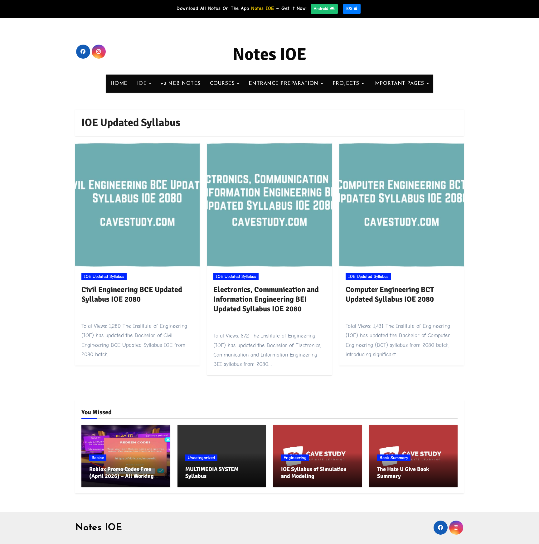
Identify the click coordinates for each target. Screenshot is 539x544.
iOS (350, 8)
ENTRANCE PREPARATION (284, 83)
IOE (142, 83)
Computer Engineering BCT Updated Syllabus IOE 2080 (390, 294)
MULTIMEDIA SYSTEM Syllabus (212, 472)
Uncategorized (201, 457)
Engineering (295, 457)
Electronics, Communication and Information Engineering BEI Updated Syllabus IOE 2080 (266, 299)
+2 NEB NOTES (181, 83)
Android (322, 8)
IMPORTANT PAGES (399, 83)
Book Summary (394, 457)
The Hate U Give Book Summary (403, 472)
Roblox (98, 457)
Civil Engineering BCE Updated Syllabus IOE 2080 (131, 294)
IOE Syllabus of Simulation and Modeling (314, 472)
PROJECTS (347, 83)
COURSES (223, 83)
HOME (119, 83)
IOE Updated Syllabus (104, 276)
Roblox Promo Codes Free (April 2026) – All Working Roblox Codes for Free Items (123, 476)
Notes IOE (270, 54)
